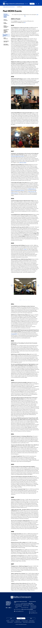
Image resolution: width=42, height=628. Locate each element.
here (25, 22)
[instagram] (10, 607)
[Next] (38, 285)
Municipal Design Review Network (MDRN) (6, 16)
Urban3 (25, 249)
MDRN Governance (6, 38)
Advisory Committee (6, 20)
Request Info (26, 3)
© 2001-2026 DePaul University (21, 624)
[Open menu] (38, 3)
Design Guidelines (5, 23)
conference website (22, 162)
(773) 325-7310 (18, 609)
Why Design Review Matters (6, 44)
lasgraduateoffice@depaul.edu (28, 609)
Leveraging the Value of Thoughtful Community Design (6, 31)
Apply (32, 3)
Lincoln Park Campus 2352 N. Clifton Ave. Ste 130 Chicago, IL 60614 (27, 604)
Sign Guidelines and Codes (6, 41)
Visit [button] (11, 618)
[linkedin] (9, 607)
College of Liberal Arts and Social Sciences (9, 6)
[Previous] (12, 285)
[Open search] (36, 3)
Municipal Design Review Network (17, 156)
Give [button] (31, 618)
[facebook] (6, 607)
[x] (7, 607)
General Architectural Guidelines (6, 26)
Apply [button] (21, 618)
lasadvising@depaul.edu (19, 611)
